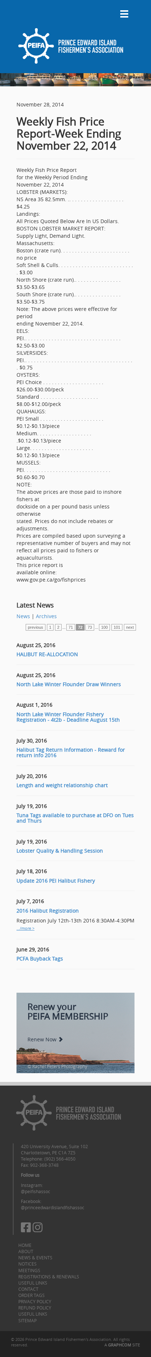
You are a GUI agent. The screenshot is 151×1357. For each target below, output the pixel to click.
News (23, 616)
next (130, 627)
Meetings (29, 1270)
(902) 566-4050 (60, 1159)
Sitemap (27, 1320)
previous (35, 627)
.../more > (25, 928)
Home (25, 1245)
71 (71, 627)
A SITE (122, 1344)
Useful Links (32, 1283)
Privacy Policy (34, 1301)
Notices (27, 1264)
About (25, 1251)
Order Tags (31, 1295)
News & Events (35, 1257)
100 (104, 627)
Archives (46, 616)
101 (117, 627)
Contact (28, 1289)
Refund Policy (34, 1308)
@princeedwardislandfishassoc (52, 1207)
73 (90, 627)
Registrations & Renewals (48, 1276)
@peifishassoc (35, 1191)
